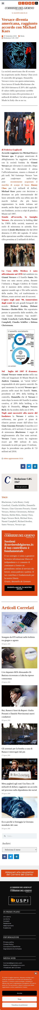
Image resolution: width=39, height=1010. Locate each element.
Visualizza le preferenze (19, 1005)
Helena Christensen (18, 511)
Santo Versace (8, 524)
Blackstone (6, 502)
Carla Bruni (17, 502)
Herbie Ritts (15, 515)
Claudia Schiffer (18, 505)
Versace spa (20, 524)
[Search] (36, 3)
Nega (19, 999)
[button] (36, 973)
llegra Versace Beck (10, 518)
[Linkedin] (26, 3)
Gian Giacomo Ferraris (20, 508)
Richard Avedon (25, 521)
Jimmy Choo (27, 515)
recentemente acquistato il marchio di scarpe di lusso (19, 185)
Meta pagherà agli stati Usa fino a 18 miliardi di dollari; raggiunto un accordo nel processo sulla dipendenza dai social (19, 786)
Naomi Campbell (9, 521)
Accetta (19, 993)
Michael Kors (26, 518)
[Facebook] (19, 3)
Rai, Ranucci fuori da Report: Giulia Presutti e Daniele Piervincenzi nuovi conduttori (18, 713)
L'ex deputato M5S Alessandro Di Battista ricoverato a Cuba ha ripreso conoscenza (18, 675)
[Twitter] (33, 3)
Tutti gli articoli (21, 487)
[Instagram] (23, 3)
